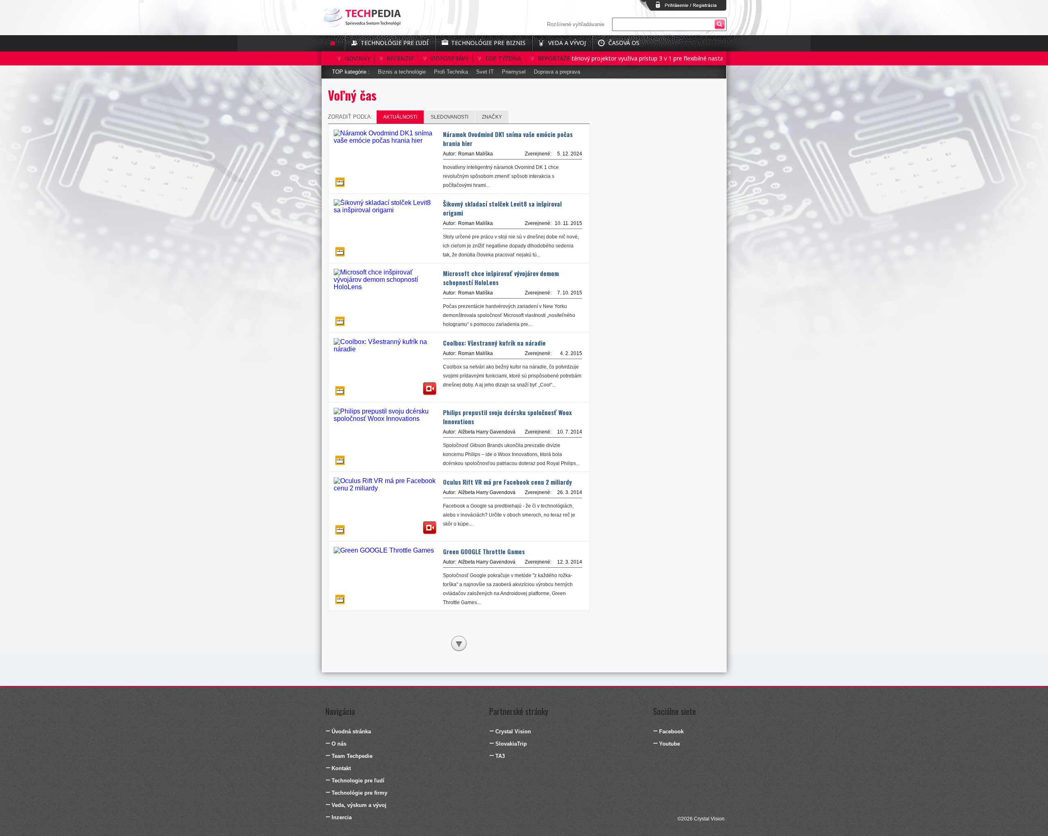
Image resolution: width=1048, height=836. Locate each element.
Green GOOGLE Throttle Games (484, 551)
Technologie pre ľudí (358, 781)
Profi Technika (451, 72)
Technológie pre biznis (488, 43)
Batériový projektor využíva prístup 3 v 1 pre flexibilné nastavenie (633, 58)
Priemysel (514, 72)
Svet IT (485, 72)
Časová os (623, 43)
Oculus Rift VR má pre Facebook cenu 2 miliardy (507, 481)
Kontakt (341, 768)
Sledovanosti (449, 117)
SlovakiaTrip (511, 744)
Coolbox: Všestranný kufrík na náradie (494, 342)
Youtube (669, 744)
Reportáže (554, 58)
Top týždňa (503, 58)
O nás (339, 744)
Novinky (357, 58)
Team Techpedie (352, 756)
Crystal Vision (513, 731)
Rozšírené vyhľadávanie (575, 24)
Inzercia (342, 817)
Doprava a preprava (557, 72)
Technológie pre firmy (359, 793)
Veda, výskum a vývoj (359, 805)
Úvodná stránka (351, 731)
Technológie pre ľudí (395, 43)
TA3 (500, 756)
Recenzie (400, 58)
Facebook (671, 731)
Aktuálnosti (400, 117)
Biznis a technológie (402, 72)
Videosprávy (449, 58)
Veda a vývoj (567, 43)
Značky (492, 117)
